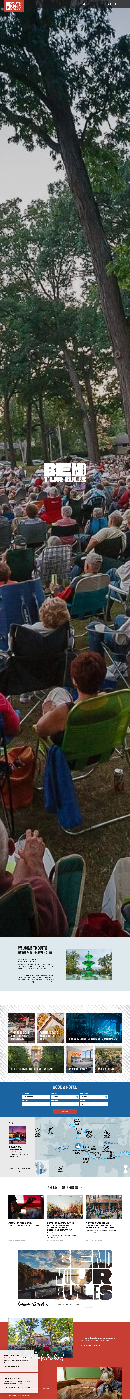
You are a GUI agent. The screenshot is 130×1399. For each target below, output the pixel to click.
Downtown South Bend (16, 1148)
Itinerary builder (96, 4)
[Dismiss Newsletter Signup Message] (36, 1352)
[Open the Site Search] (115, 4)
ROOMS (83, 1101)
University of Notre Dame (30, 973)
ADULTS (25, 1101)
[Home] (14, 5)
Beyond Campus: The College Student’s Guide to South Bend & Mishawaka (60, 1226)
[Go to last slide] (9, 1123)
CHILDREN (54, 1101)
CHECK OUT (84, 1093)
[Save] (42, 1196)
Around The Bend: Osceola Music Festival (24, 1224)
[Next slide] (12, 1123)
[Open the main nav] (123, 4)
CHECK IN (54, 1093)
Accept (26, 1387)
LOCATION (25, 1093)
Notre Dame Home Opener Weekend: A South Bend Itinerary (100, 1225)
